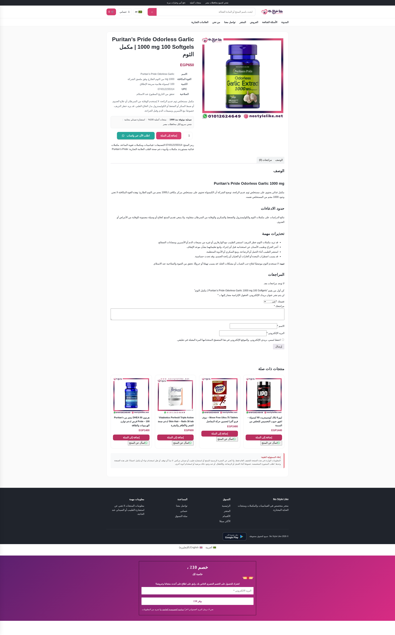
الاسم (280, 326)
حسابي (183, 511)
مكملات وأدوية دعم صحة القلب (161, 149)
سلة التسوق (181, 516)
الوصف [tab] (279, 160)
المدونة (285, 22)
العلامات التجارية (199, 22)
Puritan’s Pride (120, 149)
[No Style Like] (274, 12)
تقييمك (280, 301)
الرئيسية (226, 505)
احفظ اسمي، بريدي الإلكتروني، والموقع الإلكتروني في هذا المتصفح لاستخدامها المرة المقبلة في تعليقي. (229, 340)
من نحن (216, 22)
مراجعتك (279, 306)
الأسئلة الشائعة (269, 22)
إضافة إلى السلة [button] (264, 437)
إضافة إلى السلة (168, 135)
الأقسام (226, 516)
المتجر (242, 22)
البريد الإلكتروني (275, 333)
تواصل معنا (229, 22)
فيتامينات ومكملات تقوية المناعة (137, 145)
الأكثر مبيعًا (224, 521)
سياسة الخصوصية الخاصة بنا (172, 609)
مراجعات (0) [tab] (265, 160)
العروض (254, 22)
